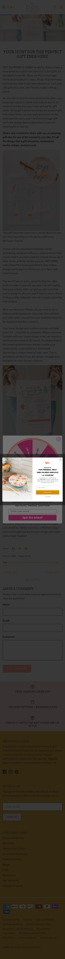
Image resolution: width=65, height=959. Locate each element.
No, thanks (47, 496)
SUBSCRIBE (48, 492)
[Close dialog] (60, 459)
